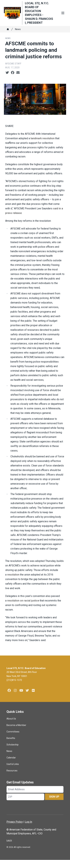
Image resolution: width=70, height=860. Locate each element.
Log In (28, 821)
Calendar (11, 757)
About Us (11, 718)
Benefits (11, 738)
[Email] (18, 73)
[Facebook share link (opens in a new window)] (13, 73)
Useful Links (13, 764)
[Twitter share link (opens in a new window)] (7, 73)
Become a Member (16, 725)
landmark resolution (43, 138)
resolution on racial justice (23, 600)
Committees (13, 731)
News (18, 29)
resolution (13, 574)
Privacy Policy (15, 821)
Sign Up (54, 796)
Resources (12, 770)
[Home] (8, 29)
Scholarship (13, 744)
